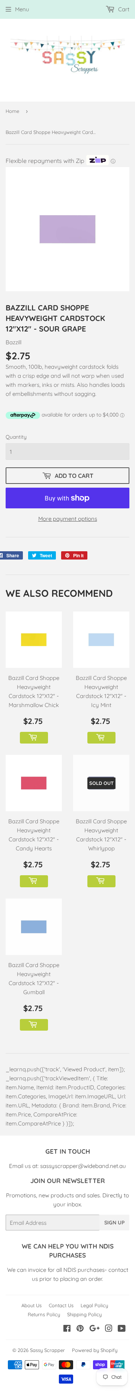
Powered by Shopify (94, 1350)
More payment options (67, 518)
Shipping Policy (84, 1314)
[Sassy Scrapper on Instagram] (108, 1329)
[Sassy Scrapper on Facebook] (67, 1329)
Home (12, 111)
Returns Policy (44, 1314)
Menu (22, 9)
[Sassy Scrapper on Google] (94, 1329)
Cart (123, 9)
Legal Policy (94, 1305)
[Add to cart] (34, 738)
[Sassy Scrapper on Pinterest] (80, 1329)
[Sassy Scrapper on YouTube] (122, 1329)
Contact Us (61, 1305)
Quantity (16, 436)
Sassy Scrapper (47, 1350)
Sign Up (114, 1222)
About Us (31, 1305)
